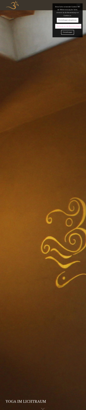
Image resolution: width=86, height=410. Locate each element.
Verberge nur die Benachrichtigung (69, 26)
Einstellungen (67, 32)
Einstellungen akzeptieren (67, 20)
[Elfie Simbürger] (12, 5)
